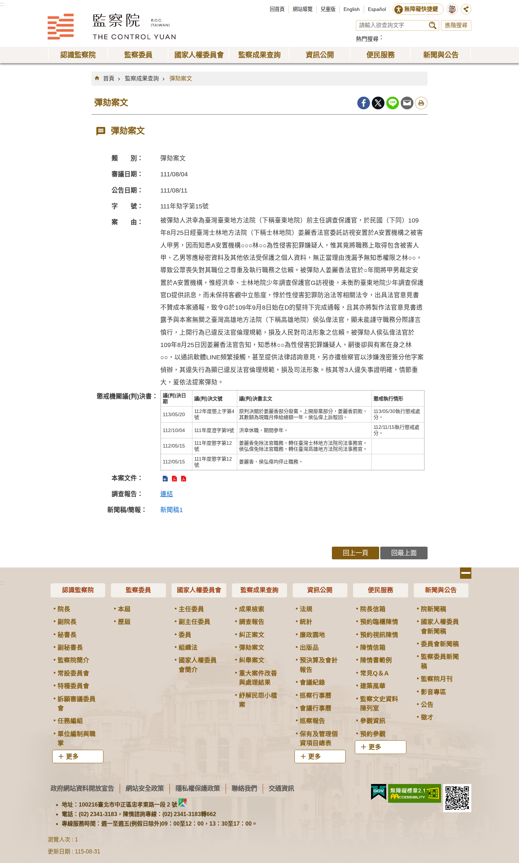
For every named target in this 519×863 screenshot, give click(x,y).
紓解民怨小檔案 (258, 700)
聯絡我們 (244, 788)
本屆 (124, 609)
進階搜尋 (456, 25)
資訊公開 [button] (320, 55)
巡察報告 (312, 720)
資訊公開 (320, 590)
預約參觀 (373, 733)
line (392, 103)
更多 (72, 756)
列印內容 (421, 103)
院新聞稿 (433, 609)
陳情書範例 (376, 660)
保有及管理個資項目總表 (319, 738)
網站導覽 (302, 9)
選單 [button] (465, 573)
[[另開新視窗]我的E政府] (378, 792)
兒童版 (328, 9)
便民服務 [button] (380, 55)
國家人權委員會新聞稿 (440, 626)
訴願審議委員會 (77, 703)
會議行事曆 (316, 708)
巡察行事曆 (316, 695)
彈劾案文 (180, 78)
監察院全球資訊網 (111, 26)
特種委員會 (73, 685)
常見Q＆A (374, 673)
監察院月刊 (437, 678)
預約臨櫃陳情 (379, 621)
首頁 (108, 78)
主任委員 (191, 609)
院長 (64, 609)
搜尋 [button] (432, 25)
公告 (427, 704)
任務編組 (70, 720)
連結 (166, 494)
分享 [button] (466, 9)
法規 (306, 609)
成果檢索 (251, 609)
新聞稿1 (171, 509)
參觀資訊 (373, 720)
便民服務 (380, 590)
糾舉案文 (251, 660)
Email (407, 103)
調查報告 (251, 621)
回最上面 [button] (404, 553)
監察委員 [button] (138, 55)
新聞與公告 (441, 590)
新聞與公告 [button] (441, 55)
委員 (185, 634)
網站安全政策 (145, 788)
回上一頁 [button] (355, 553)
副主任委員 (194, 621)
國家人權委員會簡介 (198, 665)
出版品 (309, 647)
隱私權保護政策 (197, 788)
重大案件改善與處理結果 (258, 678)
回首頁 (277, 9)
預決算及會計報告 (319, 665)
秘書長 (67, 634)
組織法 (188, 647)
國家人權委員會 (199, 590)
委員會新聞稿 (440, 644)
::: (2, 4)
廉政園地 (312, 634)
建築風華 (373, 685)
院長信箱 (373, 609)
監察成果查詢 (142, 78)
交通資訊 (281, 788)
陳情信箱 (373, 647)
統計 (306, 621)
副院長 (67, 621)
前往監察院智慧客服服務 (452, 9)
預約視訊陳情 (379, 634)
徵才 (427, 717)
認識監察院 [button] (78, 55)
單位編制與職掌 (77, 738)
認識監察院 (78, 590)
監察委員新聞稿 (440, 661)
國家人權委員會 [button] (199, 55)
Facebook (363, 103)
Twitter (378, 103)
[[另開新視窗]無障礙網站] (414, 793)
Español (377, 9)
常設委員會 (73, 673)
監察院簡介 (73, 660)
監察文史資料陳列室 (379, 703)
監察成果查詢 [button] (259, 55)
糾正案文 (251, 634)
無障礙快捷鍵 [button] (421, 9)
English (352, 9)
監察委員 (138, 590)
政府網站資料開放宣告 (82, 788)
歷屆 (124, 621)
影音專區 (433, 691)
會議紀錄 (312, 682)
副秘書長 (70, 647)
